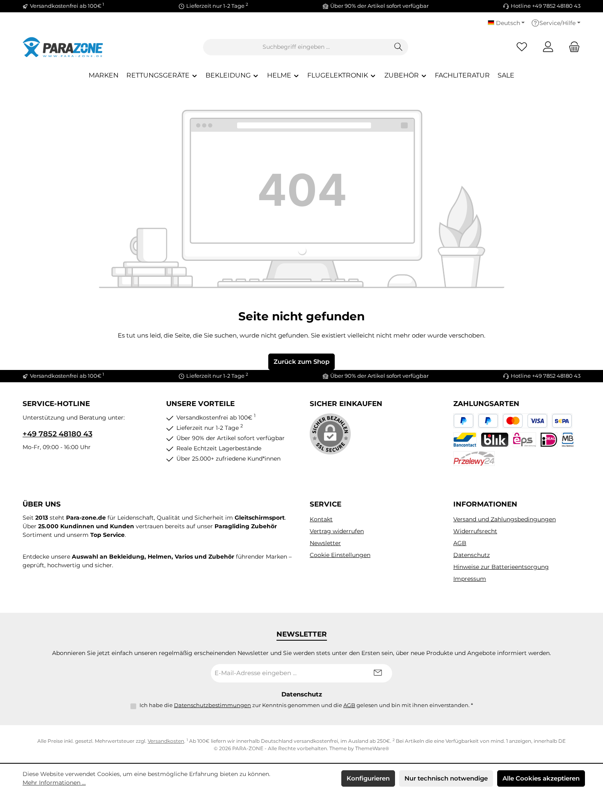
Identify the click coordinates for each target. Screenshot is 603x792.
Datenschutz (471, 555)
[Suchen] (398, 47)
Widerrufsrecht (475, 531)
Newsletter (325, 543)
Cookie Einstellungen (340, 555)
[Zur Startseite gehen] (64, 47)
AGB (459, 543)
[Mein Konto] (548, 47)
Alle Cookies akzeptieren (541, 778)
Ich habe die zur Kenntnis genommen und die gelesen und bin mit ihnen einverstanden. (306, 705)
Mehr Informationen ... (54, 782)
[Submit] (377, 673)
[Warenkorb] (571, 47)
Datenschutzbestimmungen (212, 705)
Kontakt (321, 519)
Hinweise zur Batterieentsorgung (501, 567)
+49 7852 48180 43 (57, 433)
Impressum (469, 578)
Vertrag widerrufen (337, 531)
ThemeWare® (372, 748)
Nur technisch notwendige (446, 778)
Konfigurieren (368, 778)
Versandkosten (166, 741)
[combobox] (296, 47)
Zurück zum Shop (301, 361)
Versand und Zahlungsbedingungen (504, 519)
